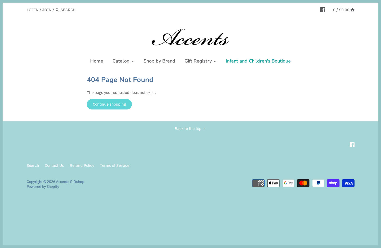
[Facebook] (322, 10)
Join (47, 9)
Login (33, 9)
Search (33, 165)
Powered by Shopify (43, 186)
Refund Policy (82, 165)
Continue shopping (109, 104)
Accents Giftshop (70, 181)
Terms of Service (114, 165)
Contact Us (54, 165)
